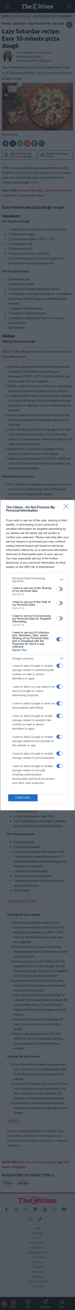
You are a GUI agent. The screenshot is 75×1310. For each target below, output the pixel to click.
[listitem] (37, 579)
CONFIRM (22, 797)
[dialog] (37, 655)
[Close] (67, 507)
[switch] (59, 589)
